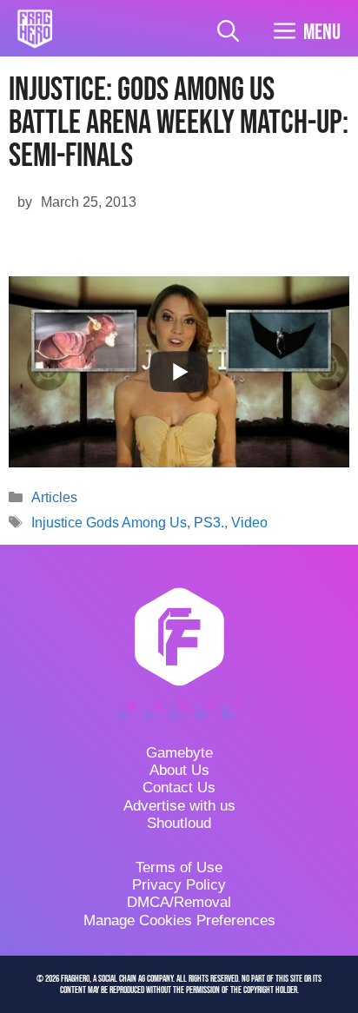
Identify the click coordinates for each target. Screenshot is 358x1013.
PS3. (209, 522)
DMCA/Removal (179, 902)
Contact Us (179, 787)
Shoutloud (179, 823)
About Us (179, 770)
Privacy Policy (179, 885)
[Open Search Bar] (228, 32)
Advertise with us (179, 806)
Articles (54, 497)
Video (249, 522)
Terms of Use (179, 867)
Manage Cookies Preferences (179, 920)
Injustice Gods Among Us (109, 522)
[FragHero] (35, 29)
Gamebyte (179, 753)
